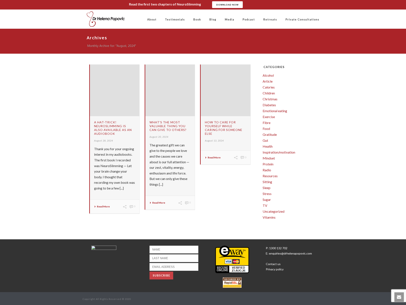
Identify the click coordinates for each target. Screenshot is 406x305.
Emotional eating (275, 111)
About (151, 19)
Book (197, 19)
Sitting (267, 182)
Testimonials (175, 19)
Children (269, 93)
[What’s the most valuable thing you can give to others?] (170, 90)
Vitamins (269, 217)
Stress (267, 194)
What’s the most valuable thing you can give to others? (168, 126)
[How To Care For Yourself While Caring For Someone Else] (225, 90)
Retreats (270, 19)
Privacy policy (275, 269)
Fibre (266, 123)
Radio (267, 170)
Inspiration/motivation (279, 152)
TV (265, 205)
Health (268, 146)
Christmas (270, 99)
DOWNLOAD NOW (227, 4)
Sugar (267, 200)
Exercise (269, 117)
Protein (268, 164)
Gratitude (270, 134)
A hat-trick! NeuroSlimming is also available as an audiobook (113, 127)
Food (266, 129)
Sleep (266, 188)
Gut (265, 140)
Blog (212, 19)
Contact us (273, 264)
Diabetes (269, 105)
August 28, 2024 (103, 140)
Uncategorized (273, 211)
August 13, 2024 (214, 140)
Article (268, 81)
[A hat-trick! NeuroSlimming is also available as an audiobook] (114, 90)
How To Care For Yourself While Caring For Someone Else (223, 127)
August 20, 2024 (159, 136)
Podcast (249, 19)
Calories (269, 87)
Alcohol (268, 75)
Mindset (269, 158)
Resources (270, 176)
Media (229, 19)
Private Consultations (302, 19)
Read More (103, 206)
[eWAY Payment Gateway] (232, 259)
